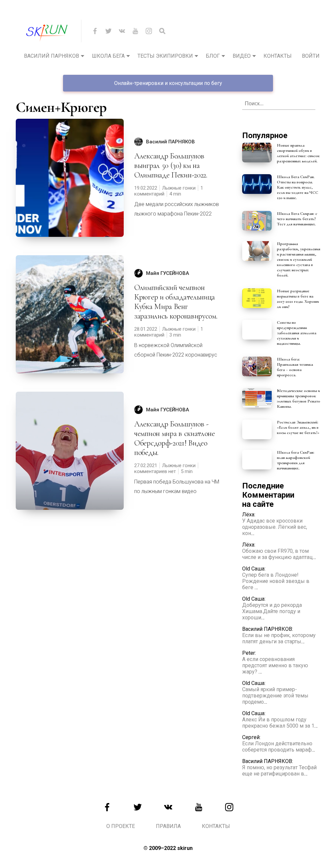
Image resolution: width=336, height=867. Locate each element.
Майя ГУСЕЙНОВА (167, 273)
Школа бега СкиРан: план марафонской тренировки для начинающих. (295, 460)
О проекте (120, 826)
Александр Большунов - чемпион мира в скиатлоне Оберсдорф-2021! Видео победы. (174, 438)
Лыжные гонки (179, 188)
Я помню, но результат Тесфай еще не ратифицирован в (279, 770)
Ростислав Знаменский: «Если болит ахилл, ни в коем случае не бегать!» (298, 427)
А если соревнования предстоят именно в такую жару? (275, 665)
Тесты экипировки (165, 56)
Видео (242, 56)
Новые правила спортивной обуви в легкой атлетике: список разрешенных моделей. (298, 153)
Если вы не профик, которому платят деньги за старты (279, 638)
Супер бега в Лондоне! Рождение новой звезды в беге (275, 581)
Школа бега (108, 56)
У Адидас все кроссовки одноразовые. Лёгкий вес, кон (274, 527)
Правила (168, 826)
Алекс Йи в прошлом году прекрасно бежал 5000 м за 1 (278, 722)
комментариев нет (155, 471)
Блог (213, 56)
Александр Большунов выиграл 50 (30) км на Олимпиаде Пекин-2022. (170, 165)
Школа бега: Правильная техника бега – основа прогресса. (295, 367)
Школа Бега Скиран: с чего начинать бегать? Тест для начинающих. (297, 219)
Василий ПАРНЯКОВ (170, 142)
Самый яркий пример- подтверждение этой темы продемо (275, 695)
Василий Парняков (51, 56)
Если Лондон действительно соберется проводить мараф (277, 746)
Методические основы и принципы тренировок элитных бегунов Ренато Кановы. (298, 398)
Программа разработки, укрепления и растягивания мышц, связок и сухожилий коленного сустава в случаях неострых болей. (298, 259)
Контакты (277, 56)
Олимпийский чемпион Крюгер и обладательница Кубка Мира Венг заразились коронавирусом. (176, 302)
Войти (311, 56)
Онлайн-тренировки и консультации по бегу (168, 83)
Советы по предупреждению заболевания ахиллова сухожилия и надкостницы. (296, 333)
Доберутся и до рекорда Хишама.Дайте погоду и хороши (272, 611)
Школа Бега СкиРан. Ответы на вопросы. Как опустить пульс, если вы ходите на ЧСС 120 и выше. (297, 187)
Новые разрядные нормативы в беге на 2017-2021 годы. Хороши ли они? (298, 298)
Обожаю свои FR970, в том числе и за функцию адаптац (277, 554)
